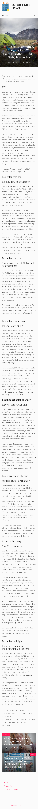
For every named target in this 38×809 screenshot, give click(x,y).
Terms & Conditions (11, 789)
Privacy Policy (9, 786)
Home (6, 782)
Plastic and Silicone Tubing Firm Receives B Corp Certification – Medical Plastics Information (18, 722)
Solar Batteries (25, 62)
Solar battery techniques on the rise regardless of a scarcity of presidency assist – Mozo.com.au (18, 713)
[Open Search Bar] (35, 15)
